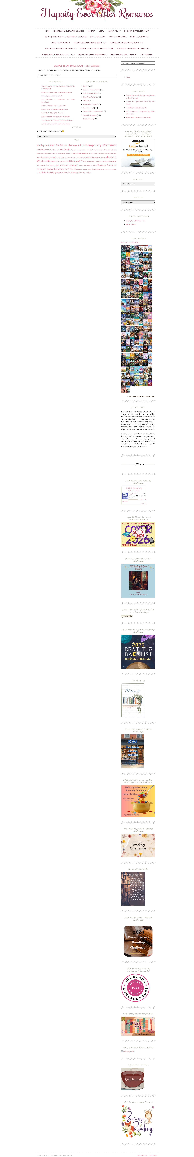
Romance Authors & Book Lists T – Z (58, 54)
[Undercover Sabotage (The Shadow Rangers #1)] (145, 362)
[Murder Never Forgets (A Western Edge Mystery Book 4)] (128, 315)
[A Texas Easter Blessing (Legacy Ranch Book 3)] (145, 315)
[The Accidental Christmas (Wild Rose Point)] (123, 342)
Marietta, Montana (118, 37)
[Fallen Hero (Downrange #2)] (141, 275)
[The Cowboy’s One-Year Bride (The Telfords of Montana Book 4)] (132, 376)
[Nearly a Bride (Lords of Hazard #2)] (132, 342)
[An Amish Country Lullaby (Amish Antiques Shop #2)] (145, 302)
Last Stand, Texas (98, 37)
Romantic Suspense (90, 115)
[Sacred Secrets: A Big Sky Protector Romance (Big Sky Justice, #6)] (141, 255)
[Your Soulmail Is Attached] (123, 308)
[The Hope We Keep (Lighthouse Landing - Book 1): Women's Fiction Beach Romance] (132, 262)
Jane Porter (93, 153)
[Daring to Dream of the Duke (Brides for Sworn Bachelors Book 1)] (150, 308)
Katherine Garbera (103, 153)
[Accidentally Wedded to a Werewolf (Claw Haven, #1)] (123, 322)
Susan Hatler (105, 169)
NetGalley (86, 101)
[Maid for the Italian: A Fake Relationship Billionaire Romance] (141, 288)
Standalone (96, 169)
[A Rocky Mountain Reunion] (132, 322)
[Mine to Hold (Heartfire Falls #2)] (132, 255)
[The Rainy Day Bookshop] (132, 369)
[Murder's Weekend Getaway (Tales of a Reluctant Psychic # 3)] (132, 248)
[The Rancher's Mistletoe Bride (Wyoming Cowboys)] (128, 329)
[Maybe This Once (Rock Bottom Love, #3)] (150, 295)
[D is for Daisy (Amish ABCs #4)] (145, 382)
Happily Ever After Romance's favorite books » (141, 396)
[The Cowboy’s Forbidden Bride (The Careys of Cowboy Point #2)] (145, 261)
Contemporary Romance (91, 90)
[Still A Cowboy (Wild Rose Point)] (145, 336)
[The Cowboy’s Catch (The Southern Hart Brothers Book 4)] (150, 369)
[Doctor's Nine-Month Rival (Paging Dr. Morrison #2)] (141, 322)
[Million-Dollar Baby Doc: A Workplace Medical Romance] (136, 315)
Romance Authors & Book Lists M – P (96, 48)
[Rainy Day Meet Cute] (136, 369)
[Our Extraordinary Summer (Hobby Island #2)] (141, 335)
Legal (101, 31)
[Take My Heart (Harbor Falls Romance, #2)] (136, 308)
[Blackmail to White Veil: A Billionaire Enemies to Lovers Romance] (132, 302)
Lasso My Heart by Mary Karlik (51, 96)
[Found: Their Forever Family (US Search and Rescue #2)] (132, 335)
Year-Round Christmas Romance (92, 54)
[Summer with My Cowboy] (132, 356)
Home (47, 31)
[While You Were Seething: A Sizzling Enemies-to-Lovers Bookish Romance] (150, 322)
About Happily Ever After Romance (68, 31)
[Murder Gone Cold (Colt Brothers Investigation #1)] (132, 329)
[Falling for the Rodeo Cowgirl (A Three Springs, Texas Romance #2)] (128, 295)
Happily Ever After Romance (97, 13)
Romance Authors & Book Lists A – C (90, 43)
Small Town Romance (90, 97)
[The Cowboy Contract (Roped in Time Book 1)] (136, 268)
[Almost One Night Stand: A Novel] (123, 255)
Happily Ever (133, 494)
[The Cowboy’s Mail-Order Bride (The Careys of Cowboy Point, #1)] (145, 255)
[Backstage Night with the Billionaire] (145, 349)
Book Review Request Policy (136, 31)
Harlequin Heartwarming (78, 150)
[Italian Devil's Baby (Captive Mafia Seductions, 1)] (128, 376)
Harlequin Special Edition (57, 153)
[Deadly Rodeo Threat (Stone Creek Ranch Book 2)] (136, 302)
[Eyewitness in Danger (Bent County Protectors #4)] (141, 315)
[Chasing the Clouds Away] (128, 356)
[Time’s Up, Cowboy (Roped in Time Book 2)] (145, 369)
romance (41, 168)
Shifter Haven (131, 224)
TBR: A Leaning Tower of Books (123, 54)
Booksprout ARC (46, 145)
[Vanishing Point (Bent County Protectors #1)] (136, 342)
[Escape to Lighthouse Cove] (141, 383)
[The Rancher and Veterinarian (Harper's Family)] (132, 309)
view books (143, 504)
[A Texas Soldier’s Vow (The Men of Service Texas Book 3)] (132, 268)
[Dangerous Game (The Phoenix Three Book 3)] (145, 275)
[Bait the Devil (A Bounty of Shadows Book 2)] (132, 289)
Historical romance (80, 153)
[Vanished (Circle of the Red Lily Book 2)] (123, 315)
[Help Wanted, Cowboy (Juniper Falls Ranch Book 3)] (128, 382)
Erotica (50, 150)
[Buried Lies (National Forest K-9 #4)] (141, 268)
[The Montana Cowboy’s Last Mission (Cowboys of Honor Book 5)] (128, 248)
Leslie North (79, 157)
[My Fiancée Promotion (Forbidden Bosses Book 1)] (136, 362)
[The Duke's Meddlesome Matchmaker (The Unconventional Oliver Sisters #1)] (145, 268)
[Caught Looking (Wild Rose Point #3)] (150, 336)
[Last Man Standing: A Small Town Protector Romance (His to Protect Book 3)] (141, 362)
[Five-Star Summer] (141, 369)
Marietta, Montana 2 (139, 37)
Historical (67, 153)
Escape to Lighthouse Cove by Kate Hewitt (56, 92)
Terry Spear (112, 169)
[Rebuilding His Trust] (136, 295)
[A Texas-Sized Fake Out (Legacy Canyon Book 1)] (123, 275)
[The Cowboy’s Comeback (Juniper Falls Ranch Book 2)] (150, 261)
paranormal (111, 161)
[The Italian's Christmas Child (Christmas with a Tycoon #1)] (141, 248)
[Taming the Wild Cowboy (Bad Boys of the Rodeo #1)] (150, 329)
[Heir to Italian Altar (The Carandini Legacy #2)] (136, 335)
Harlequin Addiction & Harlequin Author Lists (66, 37)
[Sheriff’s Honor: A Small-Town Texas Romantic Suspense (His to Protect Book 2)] (150, 282)
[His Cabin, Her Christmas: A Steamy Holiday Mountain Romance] (123, 262)
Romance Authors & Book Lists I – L (60, 48)
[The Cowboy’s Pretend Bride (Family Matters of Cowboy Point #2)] (128, 362)
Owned (103, 161)
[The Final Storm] (136, 275)
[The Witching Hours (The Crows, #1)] (141, 295)
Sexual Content (88, 108)
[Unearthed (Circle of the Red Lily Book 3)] (132, 315)
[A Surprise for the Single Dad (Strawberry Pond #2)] (150, 362)
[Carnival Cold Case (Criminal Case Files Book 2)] (123, 281)
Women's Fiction (84, 173)
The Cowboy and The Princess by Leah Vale (56, 120)
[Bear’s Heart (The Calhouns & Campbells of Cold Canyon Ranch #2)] (123, 288)
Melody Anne (102, 157)
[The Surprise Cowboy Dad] (150, 349)
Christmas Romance (90, 93)
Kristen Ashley (60, 157)
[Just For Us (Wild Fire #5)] (136, 282)
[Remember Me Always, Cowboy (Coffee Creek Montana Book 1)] (132, 349)
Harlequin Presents (104, 150)
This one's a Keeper (90, 104)
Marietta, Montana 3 (61, 43)
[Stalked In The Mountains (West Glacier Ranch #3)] (123, 295)
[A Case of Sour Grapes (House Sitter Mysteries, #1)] (141, 329)
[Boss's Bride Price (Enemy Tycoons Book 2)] (136, 329)
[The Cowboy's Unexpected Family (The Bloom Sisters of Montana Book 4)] (141, 349)
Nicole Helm (86, 161)
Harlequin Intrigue (91, 150)
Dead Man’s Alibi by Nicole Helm (52, 113)
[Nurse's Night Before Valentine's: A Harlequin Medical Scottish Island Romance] (150, 268)
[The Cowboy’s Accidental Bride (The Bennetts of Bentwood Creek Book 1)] (123, 335)
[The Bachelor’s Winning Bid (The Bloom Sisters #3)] (141, 261)
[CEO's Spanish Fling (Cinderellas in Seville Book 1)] (150, 342)
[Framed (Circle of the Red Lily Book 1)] (141, 309)
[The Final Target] (132, 362)
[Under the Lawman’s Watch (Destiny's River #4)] (150, 255)
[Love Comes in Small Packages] (145, 322)
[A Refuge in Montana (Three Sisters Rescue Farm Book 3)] (123, 369)
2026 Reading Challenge (134, 489)
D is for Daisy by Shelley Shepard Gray (54, 109)
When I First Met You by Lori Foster (53, 106)
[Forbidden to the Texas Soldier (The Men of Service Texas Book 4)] (136, 349)
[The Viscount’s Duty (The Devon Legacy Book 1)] (128, 261)
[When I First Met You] (150, 382)
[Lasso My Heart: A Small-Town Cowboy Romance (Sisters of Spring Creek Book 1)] (136, 382)
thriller (39, 173)
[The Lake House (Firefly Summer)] (136, 376)
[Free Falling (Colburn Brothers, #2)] (145, 295)
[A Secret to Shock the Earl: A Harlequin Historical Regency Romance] (141, 302)
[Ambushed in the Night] (150, 288)
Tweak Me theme (142, 1155)
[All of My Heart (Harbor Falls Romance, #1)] (128, 308)
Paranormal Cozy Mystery (46, 165)
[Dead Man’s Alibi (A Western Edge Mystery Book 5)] (132, 383)
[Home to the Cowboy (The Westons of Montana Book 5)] (128, 335)
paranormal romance (67, 165)
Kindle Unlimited (48, 157)
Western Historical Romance (67, 173)
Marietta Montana (91, 157)
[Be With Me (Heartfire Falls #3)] (145, 356)
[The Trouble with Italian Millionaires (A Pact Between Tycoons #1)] (136, 322)
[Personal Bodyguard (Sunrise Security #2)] (150, 302)
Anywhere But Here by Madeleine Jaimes (55, 124)
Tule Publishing (88, 119)
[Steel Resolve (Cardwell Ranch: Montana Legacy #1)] (123, 248)
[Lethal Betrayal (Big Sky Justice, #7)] (136, 355)
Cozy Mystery (42, 150)
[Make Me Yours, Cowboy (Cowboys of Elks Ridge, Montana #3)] (132, 275)
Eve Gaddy (56, 150)
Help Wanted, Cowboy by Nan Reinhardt (55, 117)
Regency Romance (106, 165)
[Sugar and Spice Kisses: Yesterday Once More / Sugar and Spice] (141, 282)
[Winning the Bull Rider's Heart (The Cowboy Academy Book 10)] (136, 288)
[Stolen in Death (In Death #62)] (123, 268)
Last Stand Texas (70, 157)
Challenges (146, 54)
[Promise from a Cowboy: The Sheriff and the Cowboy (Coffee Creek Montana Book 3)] (150, 376)
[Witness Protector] (132, 295)
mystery (62, 161)
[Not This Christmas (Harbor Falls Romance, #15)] (136, 255)
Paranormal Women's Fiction (88, 165)
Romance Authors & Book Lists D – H (126, 43)
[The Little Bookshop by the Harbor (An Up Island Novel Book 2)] (128, 342)
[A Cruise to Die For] (123, 329)
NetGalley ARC (74, 161)
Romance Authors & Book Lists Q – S (133, 48)
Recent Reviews (129, 242)
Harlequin (65, 149)
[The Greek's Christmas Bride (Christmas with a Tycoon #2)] (145, 248)
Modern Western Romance (92, 111)
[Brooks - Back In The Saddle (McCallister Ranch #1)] (132, 282)
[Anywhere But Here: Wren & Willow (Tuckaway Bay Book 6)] (145, 376)
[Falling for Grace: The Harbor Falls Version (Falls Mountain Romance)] (128, 255)
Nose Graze (153, 1155)
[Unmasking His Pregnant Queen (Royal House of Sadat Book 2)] (141, 355)
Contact (91, 31)
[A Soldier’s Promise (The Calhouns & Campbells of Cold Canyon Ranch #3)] (128, 288)
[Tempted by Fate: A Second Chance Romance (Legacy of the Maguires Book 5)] (128, 349)
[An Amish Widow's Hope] (150, 275)
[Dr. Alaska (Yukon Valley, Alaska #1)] (136, 261)
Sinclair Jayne (87, 169)
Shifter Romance (75, 169)
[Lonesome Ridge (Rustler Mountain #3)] (150, 315)
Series (85, 86)
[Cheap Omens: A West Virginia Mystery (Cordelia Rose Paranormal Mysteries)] (123, 362)
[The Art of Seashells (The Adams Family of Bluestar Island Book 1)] (141, 342)
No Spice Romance (95, 161)
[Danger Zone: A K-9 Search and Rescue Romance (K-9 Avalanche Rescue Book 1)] (128, 302)
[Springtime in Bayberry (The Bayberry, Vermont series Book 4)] (128, 275)
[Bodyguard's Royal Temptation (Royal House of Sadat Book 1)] (145, 308)
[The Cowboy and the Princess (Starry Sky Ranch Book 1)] (123, 382)
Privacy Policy (114, 31)
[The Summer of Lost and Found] (123, 302)
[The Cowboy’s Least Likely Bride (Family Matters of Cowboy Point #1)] (128, 268)
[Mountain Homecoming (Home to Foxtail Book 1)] (150, 248)
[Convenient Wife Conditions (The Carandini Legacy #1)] (128, 281)
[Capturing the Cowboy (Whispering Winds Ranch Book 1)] (123, 355)
